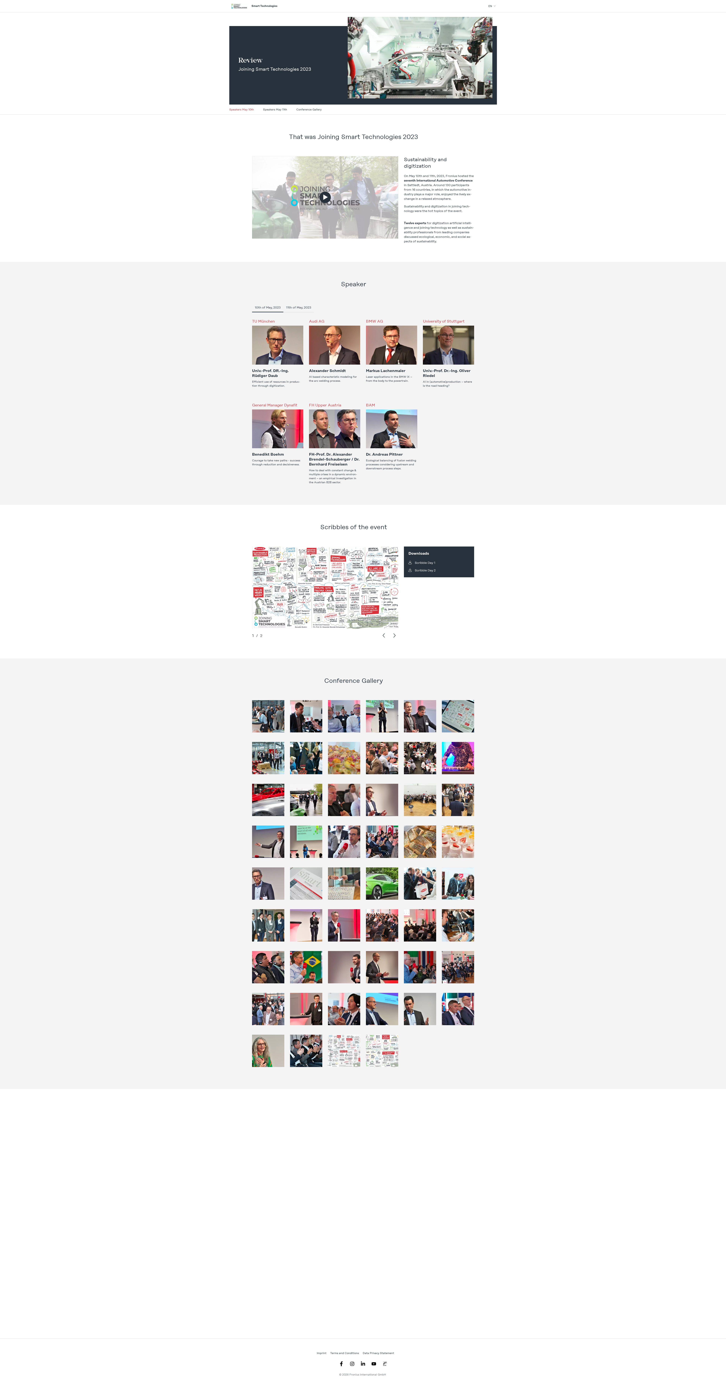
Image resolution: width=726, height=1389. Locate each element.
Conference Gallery (309, 109)
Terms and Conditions (344, 1353)
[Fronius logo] (238, 6)
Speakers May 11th (275, 109)
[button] (325, 197)
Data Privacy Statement (378, 1353)
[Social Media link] (341, 1363)
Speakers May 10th (241, 109)
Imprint (321, 1353)
